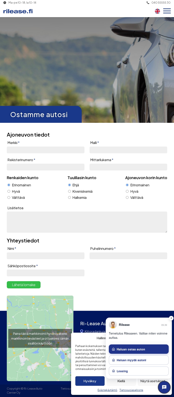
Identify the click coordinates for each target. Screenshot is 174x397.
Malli (94, 143)
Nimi (11, 248)
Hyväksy (89, 381)
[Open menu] (167, 11)
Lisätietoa (15, 208)
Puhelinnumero (103, 248)
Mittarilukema (101, 160)
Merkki (13, 143)
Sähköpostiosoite (22, 266)
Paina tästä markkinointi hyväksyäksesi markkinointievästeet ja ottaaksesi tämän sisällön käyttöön (40, 338)
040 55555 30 (161, 2)
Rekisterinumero (21, 160)
